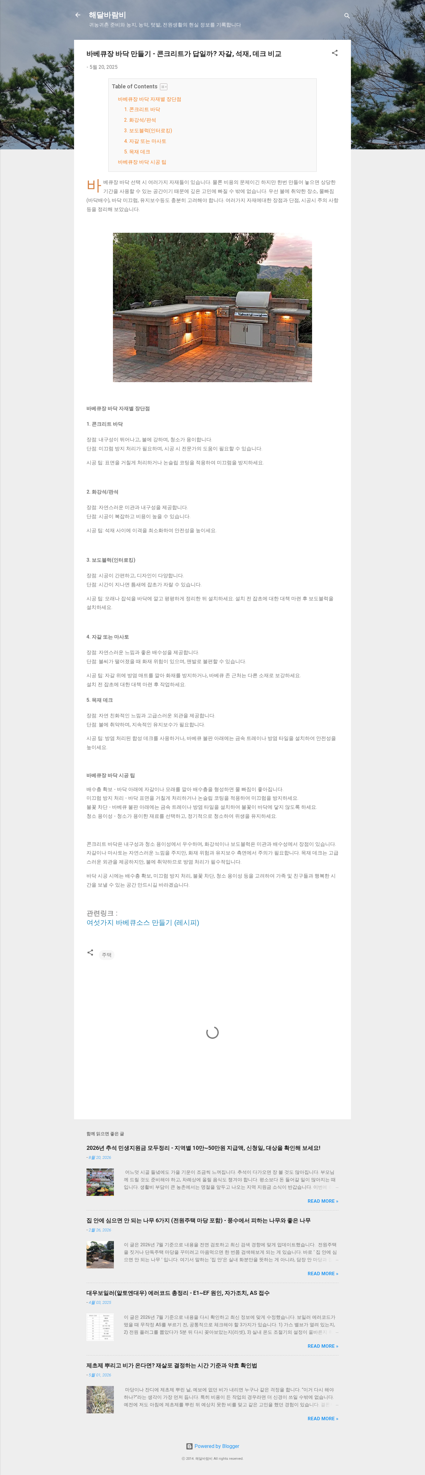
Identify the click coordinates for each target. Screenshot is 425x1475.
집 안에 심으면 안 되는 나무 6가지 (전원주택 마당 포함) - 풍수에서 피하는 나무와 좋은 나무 (198, 1220)
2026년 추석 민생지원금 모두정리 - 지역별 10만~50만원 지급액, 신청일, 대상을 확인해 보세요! (203, 1148)
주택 (107, 955)
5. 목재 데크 (137, 152)
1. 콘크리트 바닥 (142, 109)
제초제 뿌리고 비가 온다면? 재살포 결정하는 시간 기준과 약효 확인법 (171, 1365)
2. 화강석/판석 (140, 120)
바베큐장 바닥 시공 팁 (142, 162)
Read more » (323, 1201)
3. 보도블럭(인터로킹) (148, 130)
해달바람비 (107, 15)
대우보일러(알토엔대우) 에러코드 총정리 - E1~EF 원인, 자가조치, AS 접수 (178, 1293)
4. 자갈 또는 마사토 (145, 141)
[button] (335, 54)
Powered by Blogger (216, 1446)
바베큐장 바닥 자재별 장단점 (149, 99)
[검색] (347, 16)
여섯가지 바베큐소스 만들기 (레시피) (142, 922)
